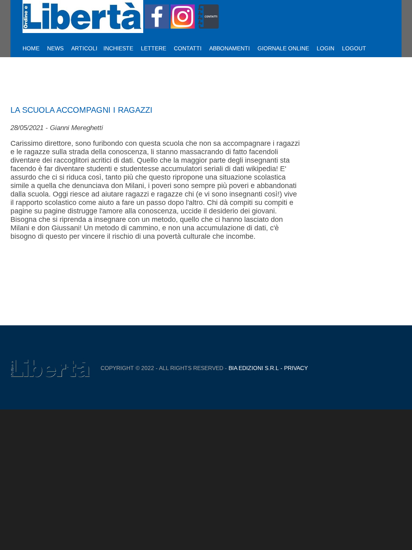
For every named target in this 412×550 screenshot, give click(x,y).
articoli (84, 48)
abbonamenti (229, 48)
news (55, 48)
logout (354, 48)
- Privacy (293, 368)
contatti (188, 48)
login (325, 48)
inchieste (118, 48)
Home (31, 48)
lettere (153, 48)
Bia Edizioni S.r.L (254, 368)
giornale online (283, 48)
